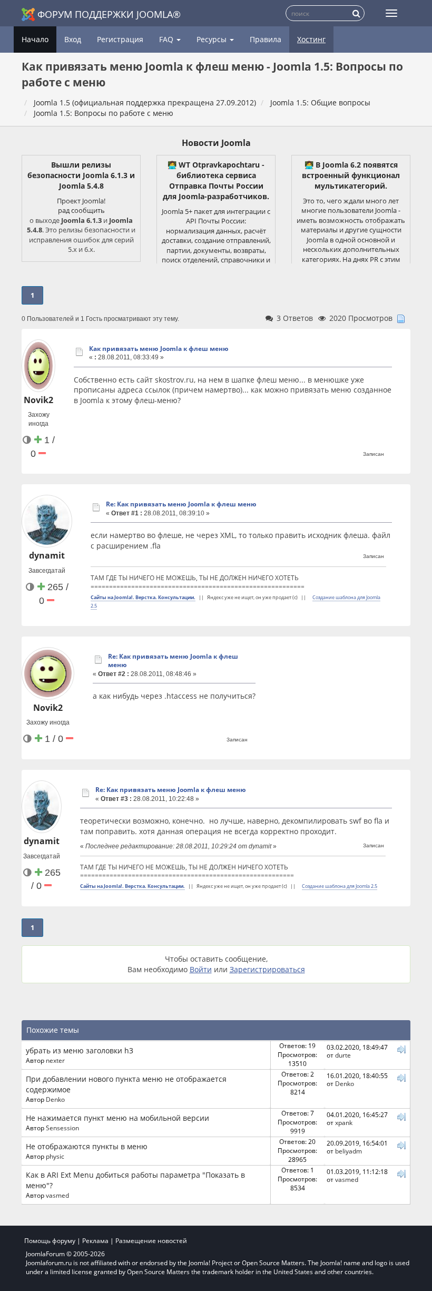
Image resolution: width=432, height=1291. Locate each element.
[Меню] (391, 13)
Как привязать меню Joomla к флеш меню (159, 349)
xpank (343, 1122)
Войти (201, 969)
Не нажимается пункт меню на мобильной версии (117, 1118)
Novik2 (38, 400)
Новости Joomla (216, 143)
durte (343, 1055)
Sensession (62, 1127)
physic (55, 1156)
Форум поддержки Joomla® (109, 14)
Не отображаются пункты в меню (87, 1146)
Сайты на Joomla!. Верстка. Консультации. (143, 597)
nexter (55, 1060)
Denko (55, 1099)
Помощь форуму (49, 1240)
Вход (72, 39)
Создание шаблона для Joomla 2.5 (339, 886)
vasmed (57, 1195)
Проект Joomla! (81, 201)
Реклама (95, 1240)
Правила (265, 39)
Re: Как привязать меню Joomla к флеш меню (181, 504)
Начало (35, 39)
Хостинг (311, 39)
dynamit (47, 555)
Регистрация (120, 39)
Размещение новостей (151, 1240)
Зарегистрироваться (267, 969)
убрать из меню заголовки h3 (79, 1050)
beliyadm (348, 1151)
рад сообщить (81, 210)
